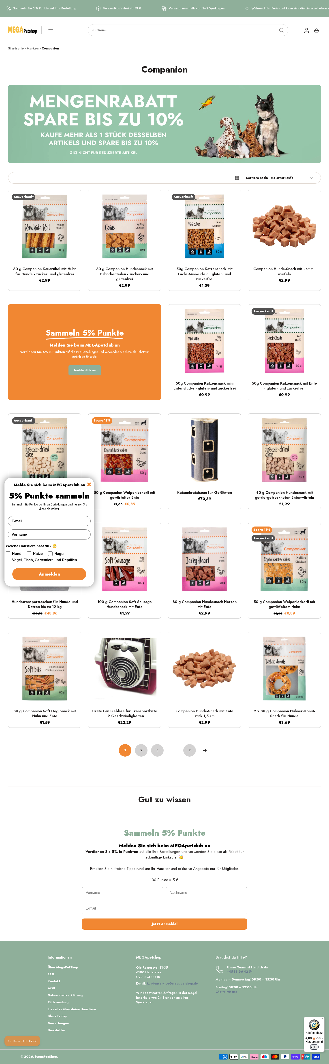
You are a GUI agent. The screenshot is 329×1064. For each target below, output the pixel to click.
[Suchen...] (281, 30)
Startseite (16, 48)
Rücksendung (58, 1002)
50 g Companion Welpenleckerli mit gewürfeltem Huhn (284, 604)
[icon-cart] (316, 30)
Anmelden (49, 574)
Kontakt (54, 981)
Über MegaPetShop (63, 967)
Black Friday (57, 1016)
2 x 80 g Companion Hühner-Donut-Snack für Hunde (284, 714)
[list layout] (231, 178)
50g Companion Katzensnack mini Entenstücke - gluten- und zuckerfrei (204, 386)
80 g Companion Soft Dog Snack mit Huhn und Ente (44, 714)
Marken (32, 48)
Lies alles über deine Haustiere (72, 1009)
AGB (51, 988)
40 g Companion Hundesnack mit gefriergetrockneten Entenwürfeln (284, 495)
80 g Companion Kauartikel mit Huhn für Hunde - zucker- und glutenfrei (44, 271)
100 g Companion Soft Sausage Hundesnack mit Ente (124, 604)
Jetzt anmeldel (164, 924)
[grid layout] (237, 178)
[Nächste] (204, 750)
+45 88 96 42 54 (240, 971)
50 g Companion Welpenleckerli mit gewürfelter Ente (124, 495)
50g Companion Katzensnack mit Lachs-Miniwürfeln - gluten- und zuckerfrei (204, 274)
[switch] (314, 1047)
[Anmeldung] (306, 30)
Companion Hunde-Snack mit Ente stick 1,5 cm (204, 714)
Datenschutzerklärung (65, 995)
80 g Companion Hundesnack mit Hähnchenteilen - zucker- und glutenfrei (124, 274)
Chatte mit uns (226, 991)
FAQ (51, 974)
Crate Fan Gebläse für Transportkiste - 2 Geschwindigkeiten (124, 714)
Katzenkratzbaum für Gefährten (204, 492)
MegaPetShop (46, 1056)
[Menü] (322, 1019)
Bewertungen (58, 1023)
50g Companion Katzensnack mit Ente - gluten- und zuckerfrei (284, 386)
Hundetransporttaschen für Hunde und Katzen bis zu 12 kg (45, 604)
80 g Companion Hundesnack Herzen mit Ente (205, 604)
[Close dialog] (89, 484)
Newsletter (56, 1030)
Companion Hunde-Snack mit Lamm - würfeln (284, 271)
